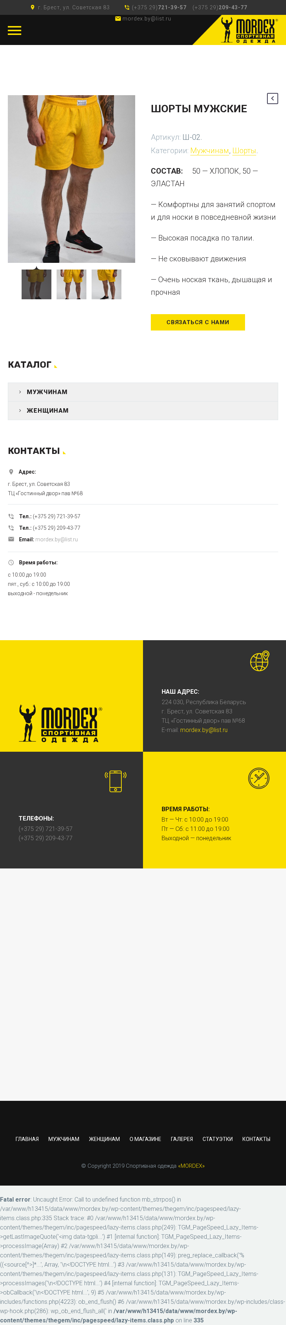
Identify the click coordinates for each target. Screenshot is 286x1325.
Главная (27, 1139)
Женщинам (48, 410)
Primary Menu (14, 30)
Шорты (244, 150)
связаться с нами (197, 322)
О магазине (145, 1139)
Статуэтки (218, 1139)
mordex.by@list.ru (56, 539)
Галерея (182, 1139)
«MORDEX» (191, 1166)
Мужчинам (209, 150)
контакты (256, 1139)
